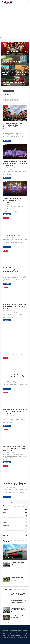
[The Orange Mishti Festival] (15, 225)
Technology (6, 525)
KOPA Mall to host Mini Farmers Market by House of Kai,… (15, 557)
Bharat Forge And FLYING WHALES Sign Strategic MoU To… (18, 610)
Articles (5, 392)
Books (11, 100)
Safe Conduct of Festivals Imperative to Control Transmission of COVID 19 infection (15, 411)
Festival (10, 42)
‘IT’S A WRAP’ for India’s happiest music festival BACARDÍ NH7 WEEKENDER (14, 200)
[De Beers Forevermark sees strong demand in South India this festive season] (15, 294)
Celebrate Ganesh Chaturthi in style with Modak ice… (21, 72)
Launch (5, 519)
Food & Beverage (7, 535)
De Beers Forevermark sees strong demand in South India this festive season (14, 306)
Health (4, 512)
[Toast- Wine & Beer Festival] (8, 70)
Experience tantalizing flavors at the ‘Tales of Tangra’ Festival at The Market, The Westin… (14, 62)
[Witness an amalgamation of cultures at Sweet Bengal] (15, 81)
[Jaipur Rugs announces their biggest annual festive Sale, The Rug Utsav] (15, 473)
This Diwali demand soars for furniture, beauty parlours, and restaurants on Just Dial (13, 270)
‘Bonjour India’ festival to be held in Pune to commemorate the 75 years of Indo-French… (15, 163)
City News (4, 42)
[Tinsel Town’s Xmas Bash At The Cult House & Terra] (15, 48)
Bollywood (5, 100)
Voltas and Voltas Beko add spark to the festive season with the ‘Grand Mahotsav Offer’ (15, 448)
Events (5, 144)
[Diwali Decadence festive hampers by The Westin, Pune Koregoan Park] (15, 365)
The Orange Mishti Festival (11, 235)
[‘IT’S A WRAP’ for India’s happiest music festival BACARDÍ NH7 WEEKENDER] (15, 188)
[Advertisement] (15, 21)
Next (11, 502)
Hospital (5, 532)
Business (16, 100)
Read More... (7, 140)
